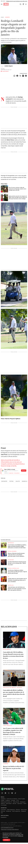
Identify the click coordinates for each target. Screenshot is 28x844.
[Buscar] (20, 4)
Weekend (23, 811)
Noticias (3, 811)
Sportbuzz (19, 803)
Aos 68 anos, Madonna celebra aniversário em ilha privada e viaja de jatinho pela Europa (17, 571)
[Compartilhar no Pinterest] (26, 76)
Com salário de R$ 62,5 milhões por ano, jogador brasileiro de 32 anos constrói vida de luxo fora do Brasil (14, 693)
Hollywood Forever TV (6, 802)
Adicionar (23, 470)
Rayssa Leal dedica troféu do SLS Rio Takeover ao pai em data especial (13, 768)
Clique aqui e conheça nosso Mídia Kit (10, 829)
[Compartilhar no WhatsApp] (14, 76)
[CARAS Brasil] (6, 4)
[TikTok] (15, 793)
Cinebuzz (7, 800)
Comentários (5, 71)
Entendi (6, 839)
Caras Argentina (11, 809)
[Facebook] (5, 793)
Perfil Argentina (16, 811)
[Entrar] (26, 4)
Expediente (3, 817)
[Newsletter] (23, 4)
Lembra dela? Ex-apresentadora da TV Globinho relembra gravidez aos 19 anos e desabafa (17, 580)
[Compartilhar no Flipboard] (23, 76)
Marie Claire (24, 809)
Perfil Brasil (9, 803)
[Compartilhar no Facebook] (17, 76)
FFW (17, 800)
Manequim (22, 802)
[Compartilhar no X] (20, 76)
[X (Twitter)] (8, 793)
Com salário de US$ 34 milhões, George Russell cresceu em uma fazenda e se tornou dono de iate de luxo (13, 655)
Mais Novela (16, 802)
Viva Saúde (3, 805)
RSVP (24, 803)
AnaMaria (3, 798)
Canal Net (3, 809)
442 (2, 812)
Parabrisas (8, 811)
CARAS (2, 800)
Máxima (3, 803)
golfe (18, 481)
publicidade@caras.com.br (7, 827)
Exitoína (18, 809)
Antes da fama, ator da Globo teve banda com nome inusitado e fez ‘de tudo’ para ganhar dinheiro (17, 588)
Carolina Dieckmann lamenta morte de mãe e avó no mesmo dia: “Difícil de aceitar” (17, 563)
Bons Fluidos (21, 798)
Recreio (14, 803)
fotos (11, 481)
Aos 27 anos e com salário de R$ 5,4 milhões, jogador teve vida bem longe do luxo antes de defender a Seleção (13, 731)
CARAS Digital (9, 66)
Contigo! (13, 800)
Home (2, 17)
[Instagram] (2, 793)
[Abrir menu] (2, 4)
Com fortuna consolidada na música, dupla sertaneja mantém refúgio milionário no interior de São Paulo (17, 546)
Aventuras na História (12, 798)
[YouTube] (12, 793)
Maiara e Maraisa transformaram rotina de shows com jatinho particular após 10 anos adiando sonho (16, 555)
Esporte (7, 17)
